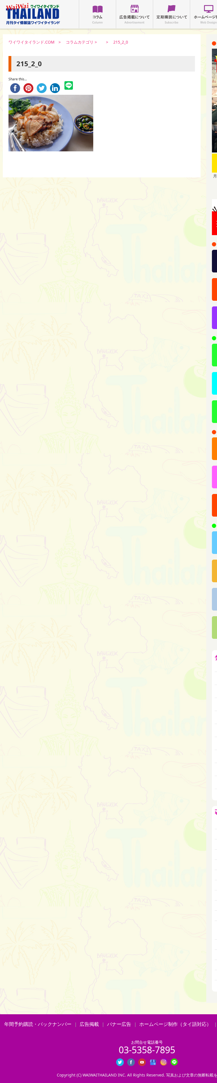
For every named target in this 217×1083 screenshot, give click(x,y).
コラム (97, 14)
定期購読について (171, 14)
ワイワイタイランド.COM (31, 42)
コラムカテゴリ (80, 42)
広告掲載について (134, 14)
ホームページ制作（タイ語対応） (175, 1024)
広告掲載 (89, 1024)
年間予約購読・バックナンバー (37, 1024)
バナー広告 (119, 1024)
